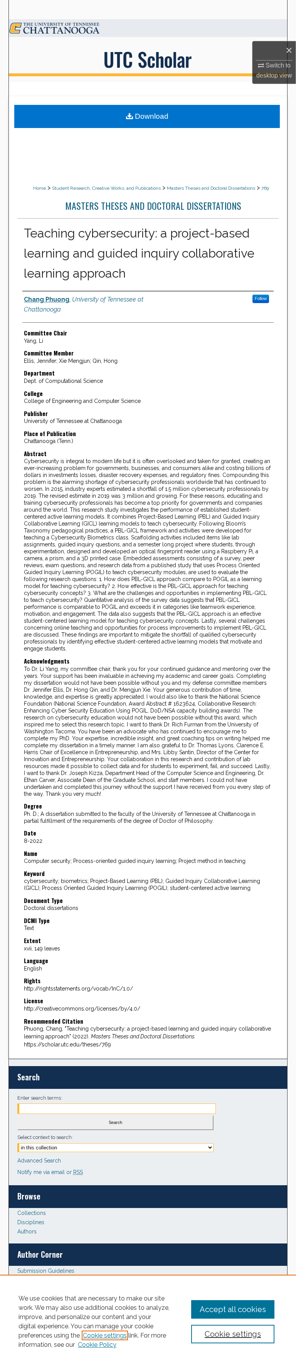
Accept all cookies (233, 1309)
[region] (148, 1321)
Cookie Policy (97, 1344)
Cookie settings (105, 1335)
